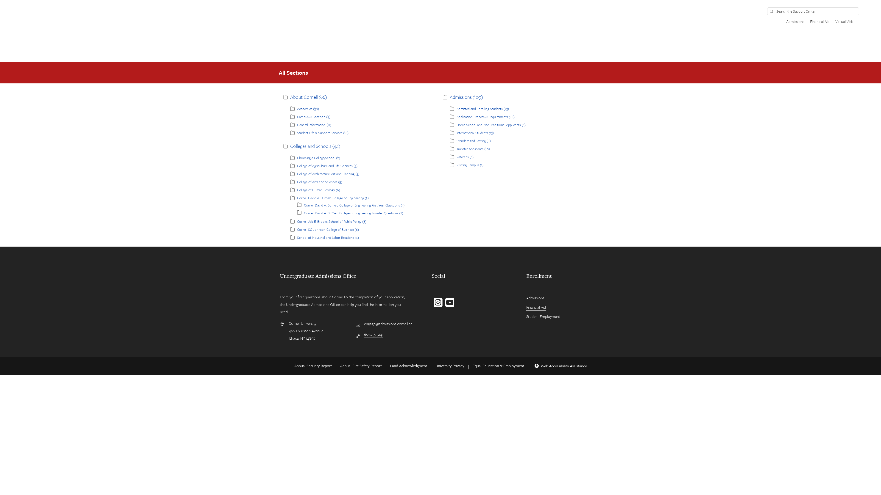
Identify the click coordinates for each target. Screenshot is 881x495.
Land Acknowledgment (408, 365)
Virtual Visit (844, 21)
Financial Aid (820, 21)
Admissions (795, 21)
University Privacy (449, 365)
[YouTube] (448, 304)
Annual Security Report (313, 365)
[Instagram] (437, 304)
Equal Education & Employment (498, 365)
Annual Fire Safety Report (361, 365)
